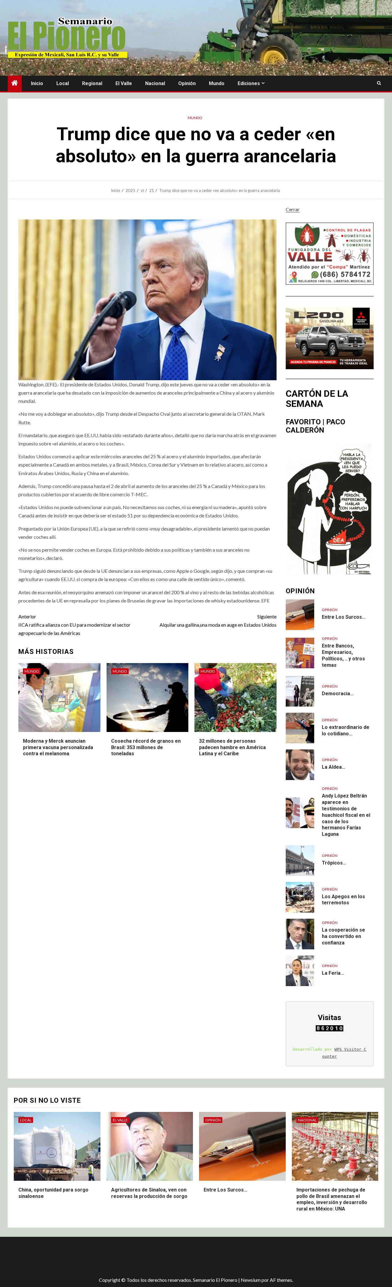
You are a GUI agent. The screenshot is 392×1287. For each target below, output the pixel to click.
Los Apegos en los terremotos (343, 900)
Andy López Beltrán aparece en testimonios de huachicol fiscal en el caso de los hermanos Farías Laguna (346, 815)
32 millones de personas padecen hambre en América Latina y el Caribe (232, 747)
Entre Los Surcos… (344, 617)
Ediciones (249, 83)
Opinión (187, 83)
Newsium (251, 1280)
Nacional (155, 83)
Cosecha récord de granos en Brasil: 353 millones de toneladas (146, 747)
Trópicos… (334, 863)
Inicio (37, 83)
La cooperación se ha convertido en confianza (343, 936)
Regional (92, 83)
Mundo (216, 83)
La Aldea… (333, 767)
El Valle (123, 83)
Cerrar (293, 209)
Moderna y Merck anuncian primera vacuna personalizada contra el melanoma (58, 747)
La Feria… (333, 973)
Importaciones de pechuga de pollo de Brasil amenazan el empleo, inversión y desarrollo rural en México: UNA (331, 1199)
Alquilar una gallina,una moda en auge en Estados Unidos (218, 620)
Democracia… (338, 693)
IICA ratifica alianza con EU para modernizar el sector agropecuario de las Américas (74, 624)
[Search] (379, 83)
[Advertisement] (116, 1256)
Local (62, 83)
